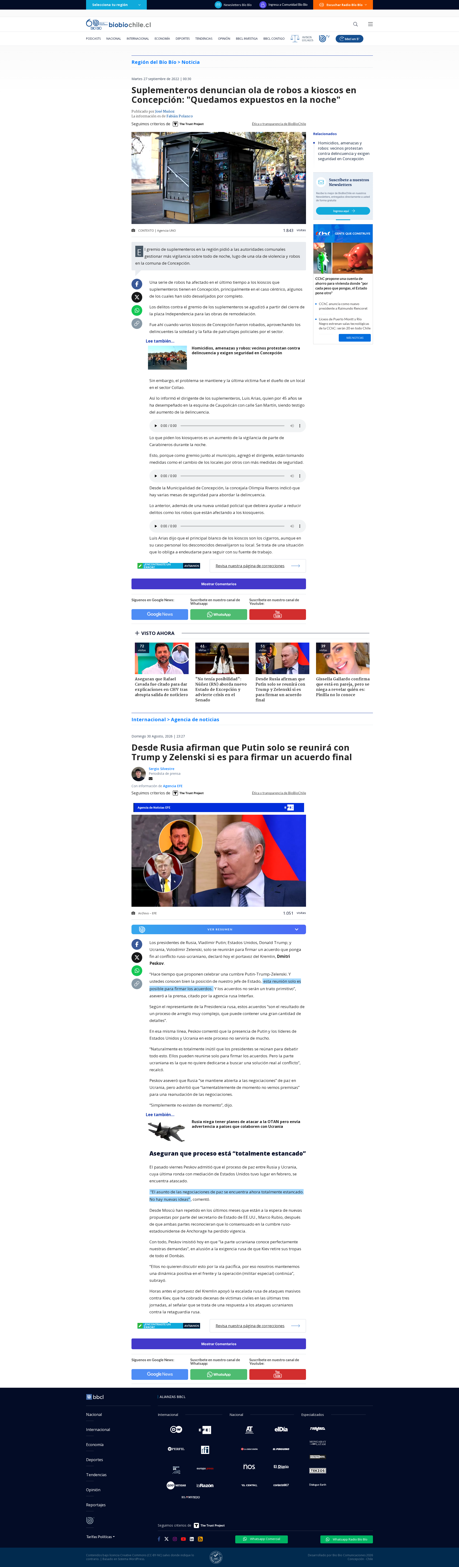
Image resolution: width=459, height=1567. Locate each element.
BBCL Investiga (247, 39)
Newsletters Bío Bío (238, 5)
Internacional (138, 39)
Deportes (183, 39)
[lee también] (168, 1131)
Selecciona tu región (110, 4)
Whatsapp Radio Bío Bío (349, 1539)
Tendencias (203, 39)
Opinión (224, 39)
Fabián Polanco (179, 116)
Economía (162, 39)
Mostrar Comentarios (218, 584)
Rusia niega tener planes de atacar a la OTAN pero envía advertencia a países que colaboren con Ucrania (246, 1124)
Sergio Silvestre (161, 768)
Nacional (113, 39)
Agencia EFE (173, 786)
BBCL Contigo (274, 39)
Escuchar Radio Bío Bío (345, 5)
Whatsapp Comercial (264, 1539)
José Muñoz (165, 112)
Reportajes (96, 1504)
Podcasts (93, 39)
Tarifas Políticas (99, 1536)
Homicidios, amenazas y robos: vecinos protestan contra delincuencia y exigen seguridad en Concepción (246, 350)
